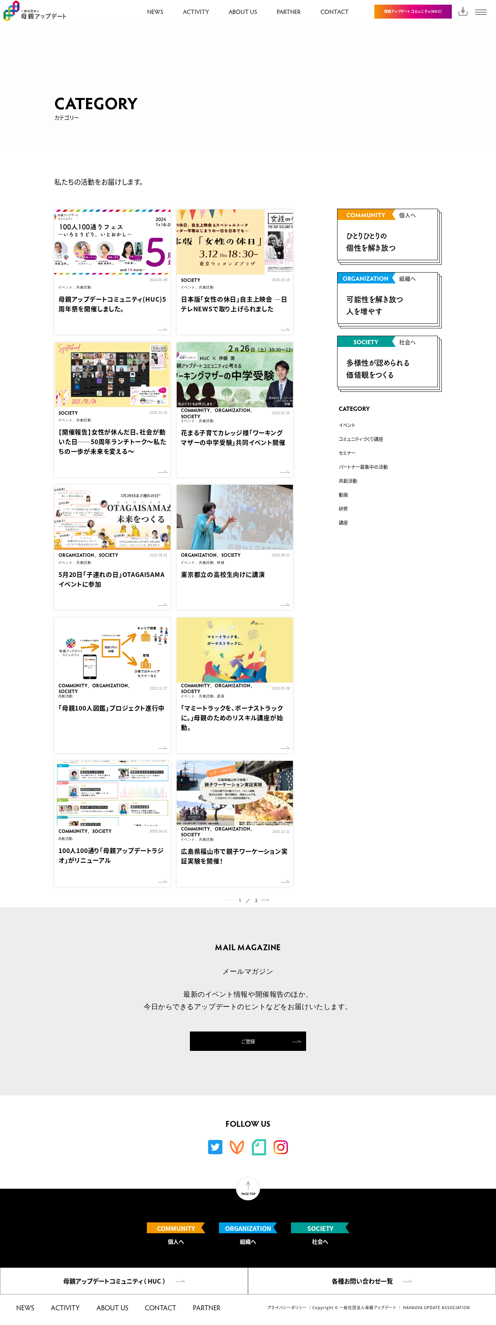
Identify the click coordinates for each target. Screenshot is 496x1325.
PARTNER (289, 11)
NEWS (155, 11)
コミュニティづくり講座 (361, 439)
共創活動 (348, 480)
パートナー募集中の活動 (363, 466)
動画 (343, 494)
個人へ (176, 1234)
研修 (343, 508)
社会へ (320, 1234)
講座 (343, 522)
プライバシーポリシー (287, 1307)
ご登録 (248, 1041)
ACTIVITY (196, 11)
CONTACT (334, 11)
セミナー (347, 453)
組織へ (248, 1234)
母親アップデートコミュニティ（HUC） (413, 11)
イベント (347, 425)
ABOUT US (243, 11)
